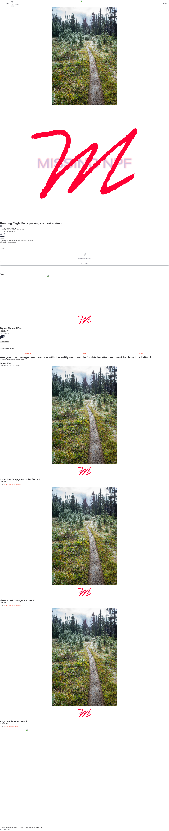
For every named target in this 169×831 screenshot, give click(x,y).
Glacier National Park (11, 328)
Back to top (6, 830)
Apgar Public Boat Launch (13, 721)
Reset (86, 263)
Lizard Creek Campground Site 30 (17, 600)
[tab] (4, 342)
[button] (1, 233)
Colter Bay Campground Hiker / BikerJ (20, 479)
